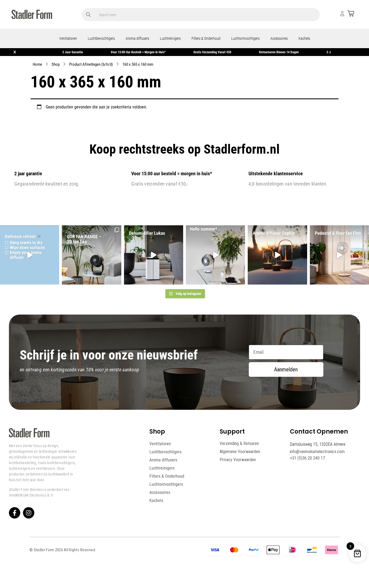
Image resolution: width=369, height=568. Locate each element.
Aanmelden (286, 369)
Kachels (304, 38)
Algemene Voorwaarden (240, 451)
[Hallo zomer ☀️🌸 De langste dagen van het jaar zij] (277, 255)
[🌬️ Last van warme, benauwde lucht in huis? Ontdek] (215, 255)
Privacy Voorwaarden (238, 459)
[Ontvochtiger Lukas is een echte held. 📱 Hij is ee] (153, 255)
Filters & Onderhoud (206, 38)
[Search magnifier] (88, 14)
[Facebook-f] (14, 513)
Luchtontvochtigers (245, 38)
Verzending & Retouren (239, 443)
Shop (56, 64)
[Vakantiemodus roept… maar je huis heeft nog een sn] (29, 255)
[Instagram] (28, 513)
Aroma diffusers (137, 38)
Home (37, 64)
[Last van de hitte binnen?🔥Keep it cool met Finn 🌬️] (339, 255)
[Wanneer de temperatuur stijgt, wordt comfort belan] (91, 255)
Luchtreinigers (170, 38)
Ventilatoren (68, 38)
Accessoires (279, 38)
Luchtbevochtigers (101, 38)
